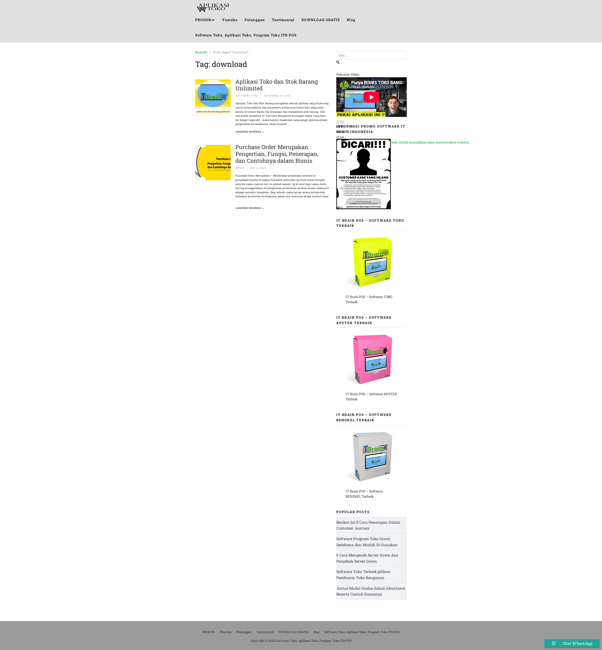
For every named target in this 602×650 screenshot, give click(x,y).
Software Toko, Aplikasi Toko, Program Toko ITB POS (246, 35)
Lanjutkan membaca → (249, 131)
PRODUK (203, 19)
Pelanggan (255, 19)
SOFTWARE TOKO (246, 95)
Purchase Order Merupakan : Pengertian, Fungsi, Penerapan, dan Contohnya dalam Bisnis (276, 153)
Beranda (201, 52)
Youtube (230, 19)
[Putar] (340, 122)
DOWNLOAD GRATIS (320, 19)
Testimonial (283, 19)
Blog (351, 19)
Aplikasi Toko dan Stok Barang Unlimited (276, 85)
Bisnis (239, 168)
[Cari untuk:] (371, 55)
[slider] (407, 142)
